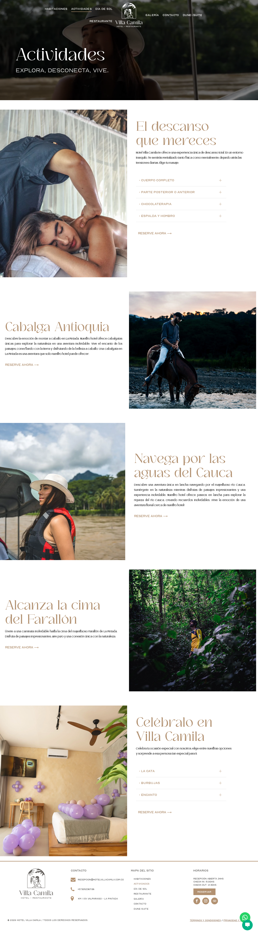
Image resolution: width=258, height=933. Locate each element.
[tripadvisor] (214, 901)
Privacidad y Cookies (236, 920)
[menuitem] (56, 9)
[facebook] (196, 901)
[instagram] (205, 901)
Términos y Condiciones (205, 920)
